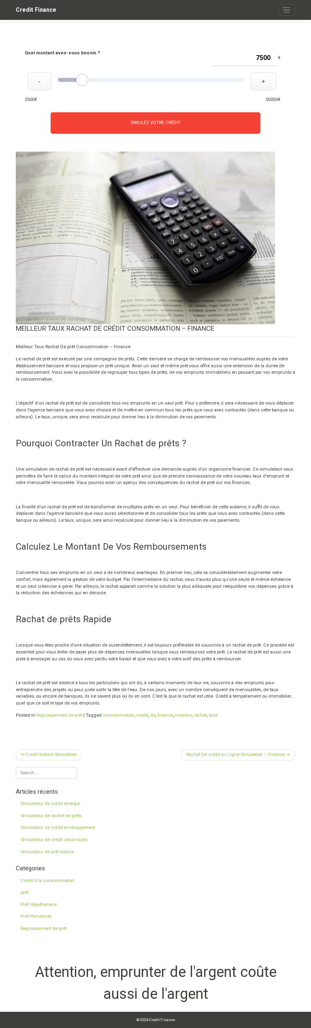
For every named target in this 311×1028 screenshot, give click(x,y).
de (153, 715)
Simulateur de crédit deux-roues (54, 839)
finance (165, 715)
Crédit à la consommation (48, 880)
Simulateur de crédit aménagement (58, 827)
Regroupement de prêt (59, 715)
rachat (200, 715)
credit (142, 715)
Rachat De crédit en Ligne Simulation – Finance (235, 754)
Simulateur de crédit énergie (50, 803)
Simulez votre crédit (155, 122)
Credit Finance (36, 9)
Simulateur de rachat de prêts (51, 815)
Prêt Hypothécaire (39, 904)
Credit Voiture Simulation (51, 754)
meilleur (183, 715)
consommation (118, 715)
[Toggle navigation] (286, 10)
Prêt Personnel (36, 916)
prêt (24, 892)
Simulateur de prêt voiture (47, 852)
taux (213, 715)
